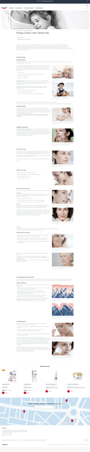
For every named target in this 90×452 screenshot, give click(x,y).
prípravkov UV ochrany (32, 342)
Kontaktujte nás (15, 440)
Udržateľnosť (39, 8)
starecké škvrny (40, 200)
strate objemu (47, 228)
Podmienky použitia (41, 440)
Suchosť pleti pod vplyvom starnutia (25, 293)
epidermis (26, 65)
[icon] (53, 407)
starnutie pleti (40, 333)
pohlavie (24, 299)
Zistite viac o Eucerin (7, 434)
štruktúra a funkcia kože (41, 256)
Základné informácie (27, 30)
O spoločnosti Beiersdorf (54, 444)
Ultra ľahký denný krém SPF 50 (47, 1)
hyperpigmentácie (43, 241)
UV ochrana (19, 344)
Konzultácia (18, 8)
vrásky (44, 207)
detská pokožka (68, 103)
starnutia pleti (19, 258)
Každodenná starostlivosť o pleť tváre (24, 350)
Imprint (21, 440)
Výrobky (11, 8)
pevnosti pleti (54, 228)
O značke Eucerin (29, 8)
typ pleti (28, 299)
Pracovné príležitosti (66, 444)
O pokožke (18, 30)
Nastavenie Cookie (6, 440)
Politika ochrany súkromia (30, 440)
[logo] (4, 8)
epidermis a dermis (32, 152)
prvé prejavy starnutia (29, 153)
